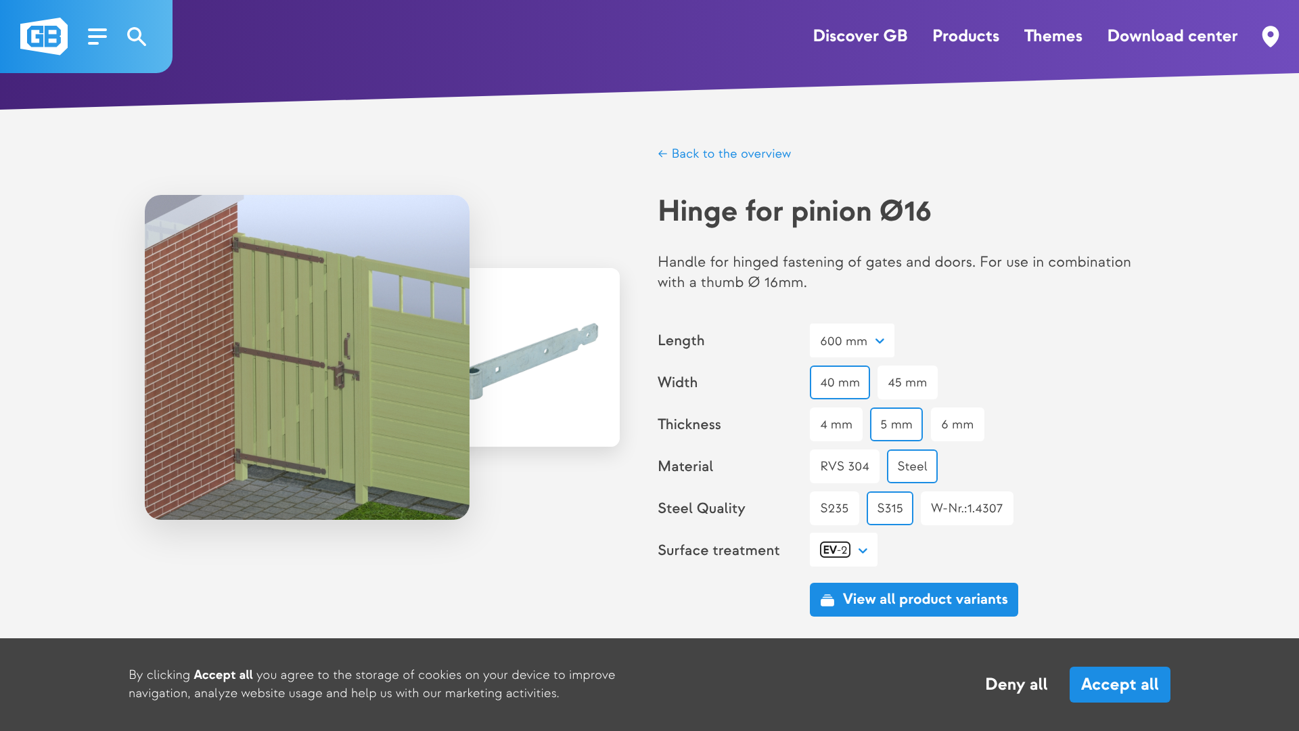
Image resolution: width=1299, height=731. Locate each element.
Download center (1172, 36)
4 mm (836, 425)
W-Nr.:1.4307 (967, 508)
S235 (834, 508)
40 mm (840, 383)
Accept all (1120, 684)
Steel (912, 466)
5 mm (897, 425)
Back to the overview (729, 154)
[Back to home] (44, 37)
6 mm (957, 425)
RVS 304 (844, 466)
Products (965, 36)
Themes (1053, 36)
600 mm (843, 341)
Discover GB (860, 36)
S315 (890, 508)
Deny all (1016, 685)
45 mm (908, 383)
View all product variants (925, 600)
